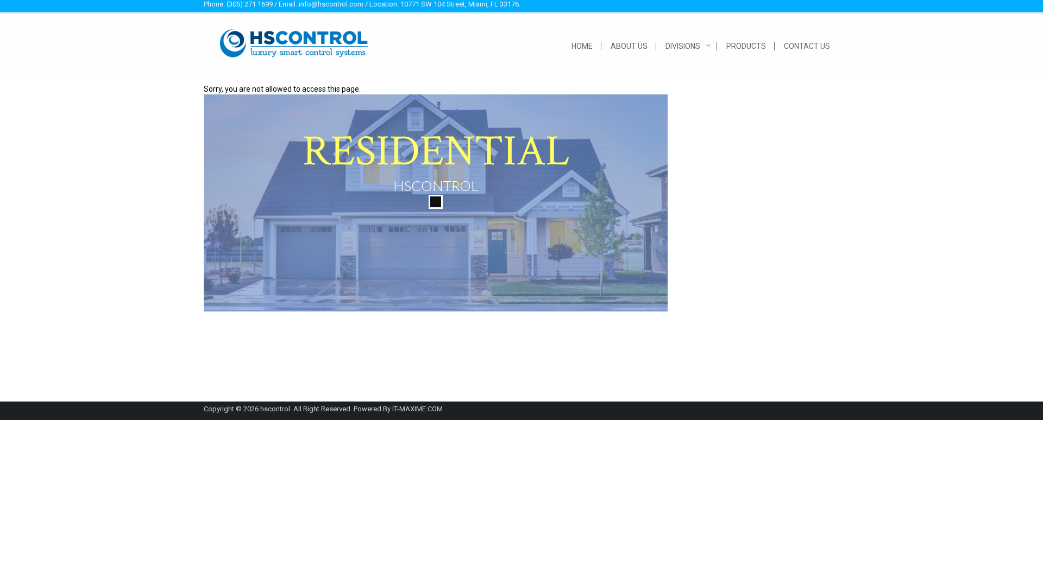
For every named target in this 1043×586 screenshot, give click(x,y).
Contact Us (807, 46)
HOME (582, 46)
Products (746, 46)
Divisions (682, 46)
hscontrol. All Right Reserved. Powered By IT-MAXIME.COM (351, 409)
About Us (629, 46)
